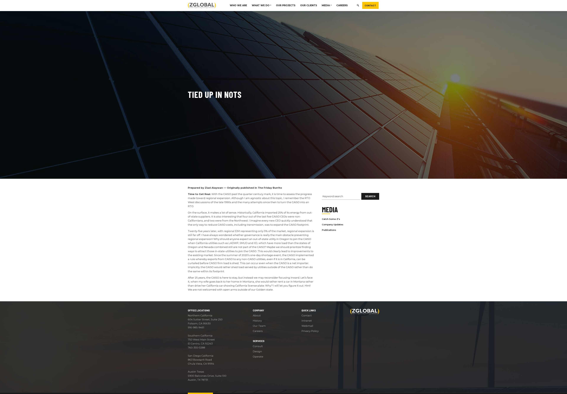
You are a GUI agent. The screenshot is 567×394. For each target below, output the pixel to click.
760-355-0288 (196, 347)
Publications (329, 230)
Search (370, 196)
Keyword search (332, 196)
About (257, 315)
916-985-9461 (196, 327)
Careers (258, 331)
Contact (370, 5)
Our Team (259, 325)
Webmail (307, 325)
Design (257, 351)
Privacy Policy (310, 331)
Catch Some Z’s (331, 219)
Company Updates (332, 224)
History (257, 320)
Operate (258, 356)
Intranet (307, 320)
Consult (258, 346)
